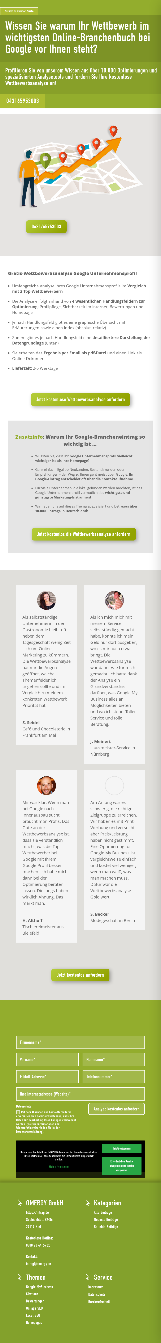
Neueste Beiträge (106, 1219)
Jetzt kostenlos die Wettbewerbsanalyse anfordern (83, 534)
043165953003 (22, 101)
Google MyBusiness (39, 1286)
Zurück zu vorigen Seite (19, 11)
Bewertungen (35, 1301)
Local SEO (33, 1315)
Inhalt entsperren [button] (122, 1148)
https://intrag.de (37, 1212)
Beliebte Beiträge (106, 1226)
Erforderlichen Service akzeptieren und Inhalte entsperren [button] (122, 1166)
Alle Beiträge (103, 1212)
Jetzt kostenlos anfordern (80, 975)
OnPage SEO (34, 1308)
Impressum (95, 1287)
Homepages (34, 1322)
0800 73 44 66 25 (38, 1245)
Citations (32, 1294)
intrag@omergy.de (38, 1263)
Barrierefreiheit (99, 1301)
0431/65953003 (46, 227)
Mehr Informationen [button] (59, 1166)
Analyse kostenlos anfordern (116, 1109)
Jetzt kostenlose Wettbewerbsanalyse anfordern (80, 399)
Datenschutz (96, 1294)
